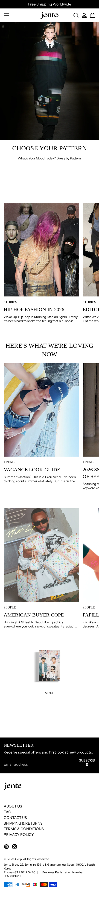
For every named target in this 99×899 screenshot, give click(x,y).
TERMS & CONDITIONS (24, 828)
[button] (76, 15)
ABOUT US (13, 806)
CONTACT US (15, 817)
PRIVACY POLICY (19, 834)
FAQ (7, 812)
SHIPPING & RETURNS (23, 823)
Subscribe (87, 762)
